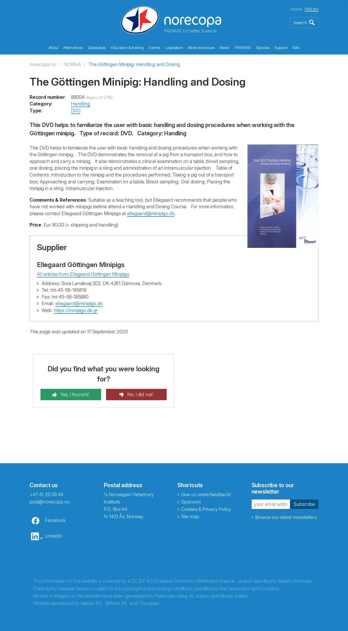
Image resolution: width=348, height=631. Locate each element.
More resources (201, 47)
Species (263, 47)
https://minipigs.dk (73, 310)
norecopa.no (43, 64)
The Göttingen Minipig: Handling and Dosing (134, 64)
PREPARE (242, 47)
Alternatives (73, 47)
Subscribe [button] (304, 504)
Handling (80, 104)
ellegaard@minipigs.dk (150, 213)
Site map (190, 516)
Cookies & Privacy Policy (206, 509)
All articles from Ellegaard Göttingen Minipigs (83, 274)
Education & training (127, 47)
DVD (75, 110)
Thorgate (148, 603)
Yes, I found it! (74, 394)
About (53, 47)
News (224, 47)
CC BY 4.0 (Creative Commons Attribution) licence (182, 581)
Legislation (174, 47)
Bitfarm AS (116, 603)
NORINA (72, 64)
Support (281, 47)
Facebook (55, 520)
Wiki (296, 47)
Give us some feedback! (206, 494)
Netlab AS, (92, 603)
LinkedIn (53, 536)
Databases (97, 47)
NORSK (296, 9)
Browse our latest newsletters (286, 517)
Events (154, 47)
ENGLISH (311, 9)
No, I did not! (139, 394)
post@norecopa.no (50, 502)
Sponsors (191, 502)
